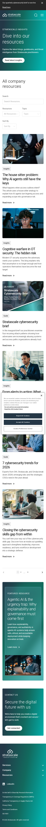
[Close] (41, 395)
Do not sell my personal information (16, 407)
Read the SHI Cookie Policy (13, 409)
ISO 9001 (5, 814)
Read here (6, 7)
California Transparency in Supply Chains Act (17, 801)
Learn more (12, 647)
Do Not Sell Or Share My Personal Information (17, 792)
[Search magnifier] (36, 15)
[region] (23, 413)
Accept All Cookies (23, 422)
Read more (23, 169)
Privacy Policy (7, 805)
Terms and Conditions (9, 809)
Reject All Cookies (23, 416)
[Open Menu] (42, 15)
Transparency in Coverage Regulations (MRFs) (18, 797)
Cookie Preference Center (23, 429)
